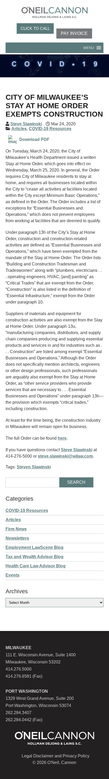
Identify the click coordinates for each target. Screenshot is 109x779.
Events (13, 575)
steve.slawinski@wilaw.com (65, 456)
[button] (88, 47)
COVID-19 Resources (50, 128)
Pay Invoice (74, 33)
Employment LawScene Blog (34, 547)
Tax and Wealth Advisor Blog (34, 556)
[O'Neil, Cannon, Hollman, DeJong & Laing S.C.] (54, 16)
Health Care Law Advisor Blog (36, 566)
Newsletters (17, 538)
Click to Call (35, 28)
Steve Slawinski (26, 124)
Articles (19, 128)
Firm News (16, 529)
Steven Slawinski (34, 467)
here (62, 438)
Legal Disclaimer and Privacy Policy (55, 756)
